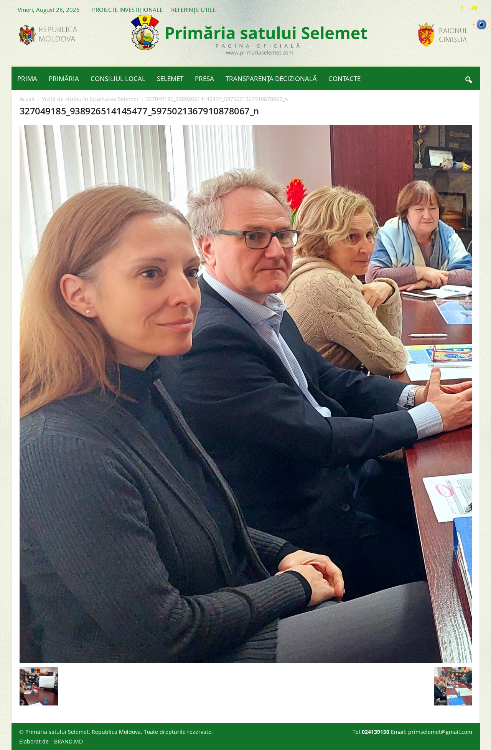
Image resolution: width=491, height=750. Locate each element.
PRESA (204, 78)
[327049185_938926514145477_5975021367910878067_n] (246, 394)
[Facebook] (462, 8)
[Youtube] (474, 8)
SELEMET (170, 78)
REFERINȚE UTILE (193, 9)
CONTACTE (344, 78)
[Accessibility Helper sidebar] (482, 24)
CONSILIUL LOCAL (118, 78)
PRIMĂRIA (64, 78)
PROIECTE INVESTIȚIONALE (127, 9)
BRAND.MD (68, 741)
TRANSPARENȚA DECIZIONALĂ (271, 78)
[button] (468, 78)
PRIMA (27, 78)
